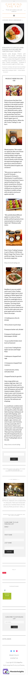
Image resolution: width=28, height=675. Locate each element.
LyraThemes (20, 665)
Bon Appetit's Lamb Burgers (7, 66)
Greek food (11, 68)
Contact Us (14, 658)
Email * (7, 526)
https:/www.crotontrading (12, 444)
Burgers (6, 68)
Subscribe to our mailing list (14, 617)
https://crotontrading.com (12, 263)
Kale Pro (19, 662)
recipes (9, 598)
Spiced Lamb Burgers (9, 70)
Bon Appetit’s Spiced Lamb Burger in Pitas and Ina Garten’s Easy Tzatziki (12, 49)
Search (14, 459)
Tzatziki (15, 70)
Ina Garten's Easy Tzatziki (17, 68)
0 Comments (5, 72)
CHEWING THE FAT (14, 5)
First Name (8, 534)
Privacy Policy (14, 655)
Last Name (8, 542)
